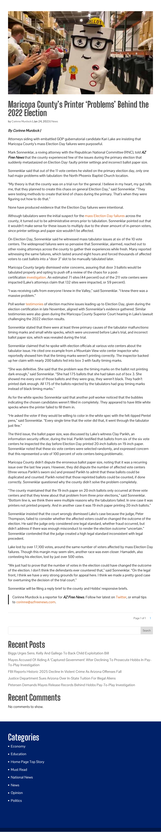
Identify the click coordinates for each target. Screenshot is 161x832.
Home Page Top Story (27, 761)
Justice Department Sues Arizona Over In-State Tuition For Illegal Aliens (62, 678)
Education (18, 754)
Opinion (17, 792)
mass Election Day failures (105, 215)
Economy (18, 746)
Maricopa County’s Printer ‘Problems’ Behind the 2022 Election (78, 108)
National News (22, 777)
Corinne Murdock (22, 121)
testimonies (34, 304)
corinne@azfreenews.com (35, 602)
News (54, 121)
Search (147, 630)
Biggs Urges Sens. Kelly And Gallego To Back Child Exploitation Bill (58, 653)
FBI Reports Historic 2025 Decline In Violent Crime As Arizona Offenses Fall (65, 671)
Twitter (121, 597)
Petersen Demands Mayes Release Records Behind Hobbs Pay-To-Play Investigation (71, 685)
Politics (16, 800)
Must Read (19, 769)
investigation (36, 277)
